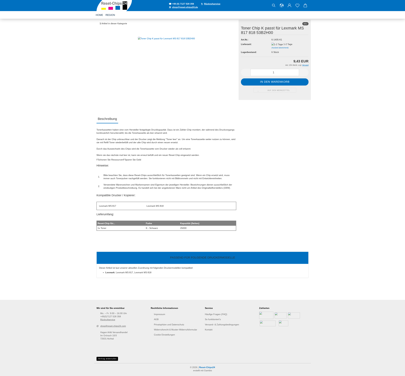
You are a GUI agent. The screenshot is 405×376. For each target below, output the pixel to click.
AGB (156, 319)
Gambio (208, 370)
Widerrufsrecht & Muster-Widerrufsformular (175, 329)
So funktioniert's (213, 319)
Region (110, 15)
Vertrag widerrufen (107, 359)
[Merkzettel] (297, 5)
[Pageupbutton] (396, 371)
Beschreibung (107, 119)
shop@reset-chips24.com (113, 326)
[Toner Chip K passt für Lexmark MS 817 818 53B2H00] (166, 65)
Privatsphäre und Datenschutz (169, 324)
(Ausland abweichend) (280, 48)
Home (99, 15)
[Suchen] (274, 5)
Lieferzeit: (246, 44)
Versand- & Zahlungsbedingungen (222, 324)
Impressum (159, 314)
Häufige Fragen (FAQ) (216, 314)
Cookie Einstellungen (164, 334)
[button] (282, 5)
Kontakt (208, 329)
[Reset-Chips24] (115, 5)
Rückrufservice (107, 319)
